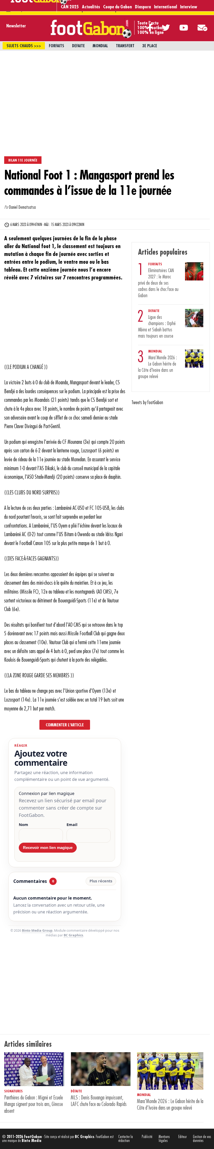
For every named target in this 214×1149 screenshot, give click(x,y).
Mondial (100, 46)
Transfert (125, 46)
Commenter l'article (65, 725)
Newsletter (16, 25)
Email (72, 825)
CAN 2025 (70, 6)
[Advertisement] (107, 89)
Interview (188, 6)
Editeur (182, 1137)
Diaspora (143, 6)
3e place (149, 46)
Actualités (91, 6)
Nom (23, 825)
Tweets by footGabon (147, 402)
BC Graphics (73, 935)
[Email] (197, 28)
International (165, 6)
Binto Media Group (37, 930)
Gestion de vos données (202, 1139)
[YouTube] (179, 28)
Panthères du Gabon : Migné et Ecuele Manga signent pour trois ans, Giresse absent (33, 1104)
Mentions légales (164, 1139)
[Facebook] (145, 28)
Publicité (147, 1137)
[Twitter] (161, 28)
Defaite (78, 46)
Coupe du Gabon (117, 6)
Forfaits (56, 46)
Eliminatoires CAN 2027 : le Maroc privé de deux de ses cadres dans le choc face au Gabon (158, 283)
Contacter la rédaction (125, 1139)
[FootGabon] (38, 3)
